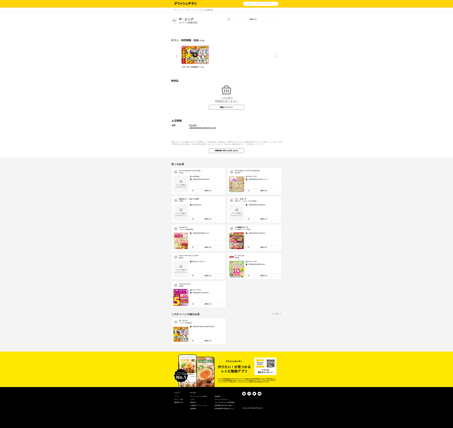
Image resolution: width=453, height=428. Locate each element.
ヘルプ (192, 399)
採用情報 (193, 408)
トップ (176, 396)
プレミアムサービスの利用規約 (225, 402)
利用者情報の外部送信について (225, 408)
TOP (175, 10)
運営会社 (193, 402)
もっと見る (275, 314)
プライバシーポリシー (222, 399)
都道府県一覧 (178, 402)
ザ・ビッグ (193, 10)
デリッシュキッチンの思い (198, 396)
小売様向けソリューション (198, 405)
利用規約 (217, 396)
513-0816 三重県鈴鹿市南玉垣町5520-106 (202, 126)
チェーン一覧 (183, 10)
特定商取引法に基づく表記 (223, 405)
